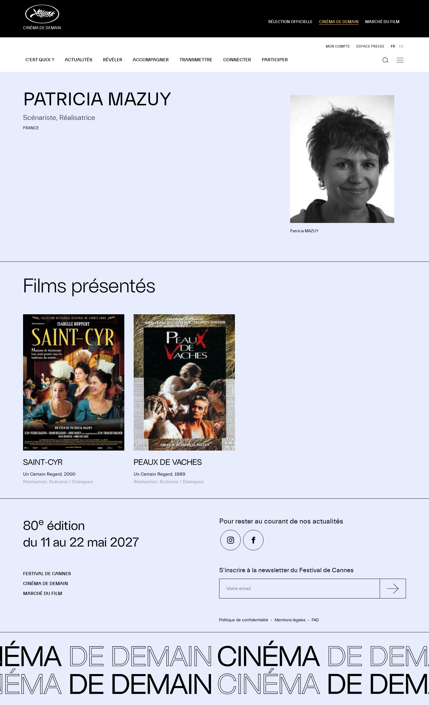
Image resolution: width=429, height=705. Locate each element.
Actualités (78, 59)
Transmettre (195, 59)
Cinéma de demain (45, 583)
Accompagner (151, 59)
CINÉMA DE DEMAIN (339, 22)
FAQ (315, 619)
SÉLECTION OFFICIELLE (290, 22)
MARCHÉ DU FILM (382, 22)
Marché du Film (42, 593)
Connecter (237, 59)
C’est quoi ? (39, 59)
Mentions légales (290, 619)
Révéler (112, 59)
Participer (275, 59)
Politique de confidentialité (243, 619)
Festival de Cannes (47, 573)
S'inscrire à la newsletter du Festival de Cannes (286, 570)
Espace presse (370, 46)
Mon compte (338, 46)
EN (401, 46)
